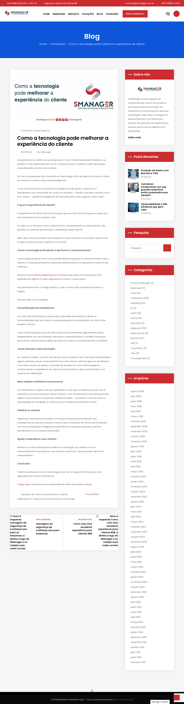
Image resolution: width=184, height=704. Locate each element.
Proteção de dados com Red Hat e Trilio (155, 172)
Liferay (36, 130)
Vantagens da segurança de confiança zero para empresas (47, 528)
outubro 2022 (138, 586)
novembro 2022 (139, 581)
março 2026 (137, 416)
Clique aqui (23, 484)
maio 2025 (136, 461)
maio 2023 (136, 561)
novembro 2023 (139, 531)
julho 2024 (136, 506)
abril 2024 (136, 516)
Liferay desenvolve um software (51, 274)
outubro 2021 (137, 647)
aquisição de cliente (32, 494)
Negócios (45, 130)
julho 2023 (136, 551)
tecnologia (69, 498)
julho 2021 (135, 652)
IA (132, 308)
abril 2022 (135, 617)
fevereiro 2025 (138, 476)
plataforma (56, 498)
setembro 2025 (139, 441)
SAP (133, 343)
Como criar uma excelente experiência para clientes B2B (82, 528)
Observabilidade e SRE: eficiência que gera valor (154, 207)
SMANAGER (58, 13)
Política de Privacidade (123, 699)
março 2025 (137, 471)
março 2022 (137, 622)
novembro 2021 (139, 642)
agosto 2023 (137, 546)
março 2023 (137, 566)
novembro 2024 (139, 486)
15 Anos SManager (140, 282)
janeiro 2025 (137, 481)
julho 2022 (136, 601)
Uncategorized (139, 358)
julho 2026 (136, 396)
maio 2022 (136, 612)
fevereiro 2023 (138, 571)
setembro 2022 (139, 591)
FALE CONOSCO (135, 13)
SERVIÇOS (73, 13)
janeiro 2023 (137, 576)
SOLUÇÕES (88, 13)
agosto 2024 (137, 501)
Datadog (135, 303)
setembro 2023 (139, 541)
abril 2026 (136, 411)
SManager (46, 152)
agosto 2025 (137, 446)
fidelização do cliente (29, 498)
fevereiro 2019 (138, 662)
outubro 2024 (138, 491)
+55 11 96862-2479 (170, 3)
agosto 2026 (137, 391)
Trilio (133, 353)
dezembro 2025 (139, 426)
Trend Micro (137, 348)
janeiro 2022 (137, 632)
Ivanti (133, 313)
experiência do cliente (56, 494)
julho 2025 (136, 451)
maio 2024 (136, 511)
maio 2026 (136, 406)
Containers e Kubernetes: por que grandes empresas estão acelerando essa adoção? (154, 190)
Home (43, 44)
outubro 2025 (138, 436)
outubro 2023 (138, 536)
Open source (137, 333)
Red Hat (135, 338)
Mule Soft (136, 323)
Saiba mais (135, 137)
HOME (46, 13)
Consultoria (57, 44)
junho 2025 (136, 456)
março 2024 (137, 521)
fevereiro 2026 (138, 421)
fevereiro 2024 (138, 526)
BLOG (100, 13)
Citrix (133, 293)
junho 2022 (136, 607)
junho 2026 (136, 401)
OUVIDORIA (112, 13)
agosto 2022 (137, 596)
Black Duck (136, 287)
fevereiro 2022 (138, 627)
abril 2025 (136, 466)
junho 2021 (136, 657)
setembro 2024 (139, 496)
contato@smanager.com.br (139, 3)
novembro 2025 (139, 431)
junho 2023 (136, 556)
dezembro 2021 (139, 637)
